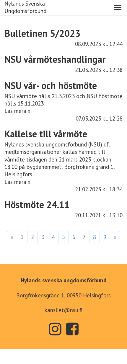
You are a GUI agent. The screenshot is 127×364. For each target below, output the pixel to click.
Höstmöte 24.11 (37, 204)
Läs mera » (17, 110)
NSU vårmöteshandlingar (55, 59)
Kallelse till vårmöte (45, 134)
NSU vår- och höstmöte (50, 85)
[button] (118, 7)
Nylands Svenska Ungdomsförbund (25, 7)
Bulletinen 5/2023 (42, 33)
